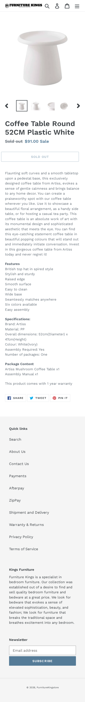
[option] (22, 106)
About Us (17, 451)
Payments (17, 476)
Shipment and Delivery (29, 512)
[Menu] (77, 6)
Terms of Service (23, 549)
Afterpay (16, 488)
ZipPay (15, 500)
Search (15, 439)
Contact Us (19, 464)
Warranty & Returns (26, 524)
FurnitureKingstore (48, 687)
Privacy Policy (21, 537)
